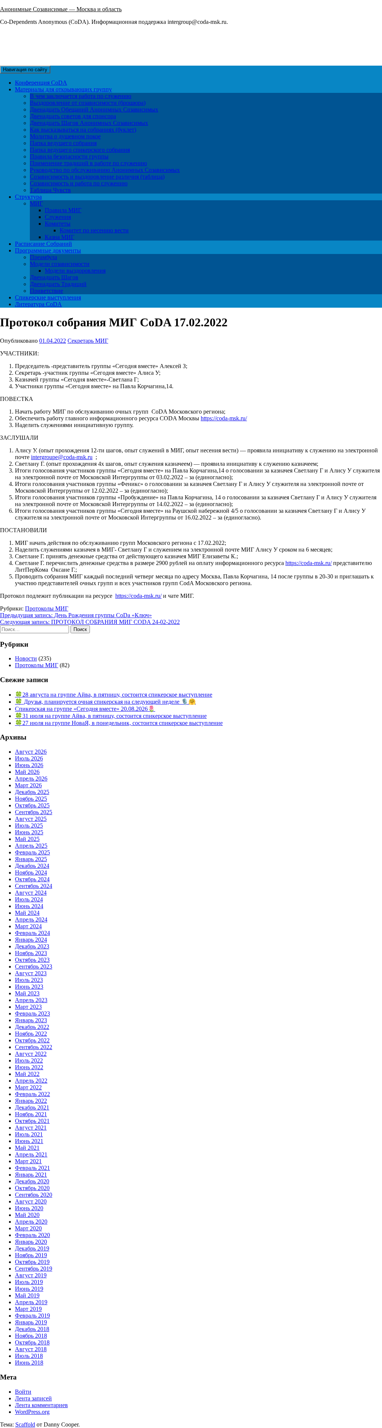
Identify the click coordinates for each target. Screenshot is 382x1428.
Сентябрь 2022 (33, 1047)
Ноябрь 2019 (31, 1255)
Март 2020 (28, 1228)
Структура (28, 197)
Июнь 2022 (29, 1067)
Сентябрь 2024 (33, 886)
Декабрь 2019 (32, 1248)
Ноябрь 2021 (31, 1114)
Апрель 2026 (31, 778)
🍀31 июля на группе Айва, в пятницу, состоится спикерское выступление (111, 716)
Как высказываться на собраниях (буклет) (83, 129)
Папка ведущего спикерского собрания (80, 150)
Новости (26, 658)
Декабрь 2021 (32, 1107)
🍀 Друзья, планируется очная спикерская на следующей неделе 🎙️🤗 (105, 702)
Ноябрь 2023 (31, 953)
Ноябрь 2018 (31, 1336)
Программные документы (48, 250)
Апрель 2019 (31, 1302)
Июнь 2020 (29, 1208)
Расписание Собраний (43, 244)
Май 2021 (27, 1148)
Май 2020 (27, 1215)
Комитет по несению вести (94, 230)
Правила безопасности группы (69, 156)
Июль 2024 (29, 899)
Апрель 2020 (31, 1221)
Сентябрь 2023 (33, 966)
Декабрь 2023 (32, 946)
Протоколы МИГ (46, 608)
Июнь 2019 (29, 1289)
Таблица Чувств (50, 190)
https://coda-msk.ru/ (224, 418)
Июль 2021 (29, 1134)
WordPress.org (32, 1412)
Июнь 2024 (29, 906)
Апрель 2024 (31, 919)
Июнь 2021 (29, 1141)
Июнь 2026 (29, 765)
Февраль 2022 (32, 1094)
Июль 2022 (29, 1060)
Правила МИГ (63, 210)
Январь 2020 (31, 1242)
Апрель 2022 (31, 1080)
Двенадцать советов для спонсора (73, 116)
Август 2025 (31, 819)
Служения (58, 217)
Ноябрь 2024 (31, 872)
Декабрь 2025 (32, 792)
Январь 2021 (31, 1174)
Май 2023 (27, 993)
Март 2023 (28, 1007)
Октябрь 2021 (32, 1121)
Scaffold (25, 1424)
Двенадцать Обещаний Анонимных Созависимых (94, 109)
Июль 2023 (29, 980)
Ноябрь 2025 (31, 798)
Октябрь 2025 (32, 805)
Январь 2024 (31, 939)
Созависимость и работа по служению (79, 183)
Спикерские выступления (48, 297)
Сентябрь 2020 (33, 1195)
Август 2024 (31, 892)
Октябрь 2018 (32, 1342)
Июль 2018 (29, 1356)
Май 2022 (27, 1074)
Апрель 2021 (31, 1154)
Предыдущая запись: (76, 615)
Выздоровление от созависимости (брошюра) (87, 103)
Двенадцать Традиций (58, 284)
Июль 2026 (29, 758)
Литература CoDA (38, 304)
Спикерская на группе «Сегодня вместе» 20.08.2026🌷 (85, 709)
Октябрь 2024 (32, 879)
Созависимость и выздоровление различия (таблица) (97, 176)
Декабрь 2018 (32, 1329)
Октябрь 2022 (32, 1040)
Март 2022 (28, 1087)
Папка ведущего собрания (63, 143)
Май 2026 (27, 772)
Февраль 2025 (32, 852)
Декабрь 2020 (32, 1181)
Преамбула (43, 257)
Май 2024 (27, 913)
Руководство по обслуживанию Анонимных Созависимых (105, 170)
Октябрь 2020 (32, 1188)
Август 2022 (31, 1054)
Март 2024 (28, 926)
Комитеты (58, 223)
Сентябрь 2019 (33, 1268)
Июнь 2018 (29, 1362)
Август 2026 (31, 751)
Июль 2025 (29, 825)
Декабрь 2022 (32, 1027)
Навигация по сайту (25, 69)
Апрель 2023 (31, 1000)
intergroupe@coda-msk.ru (62, 457)
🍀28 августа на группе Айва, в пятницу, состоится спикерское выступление (113, 694)
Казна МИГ (59, 237)
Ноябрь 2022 (31, 1033)
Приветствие (46, 291)
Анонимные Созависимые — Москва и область (61, 9)
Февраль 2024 (32, 933)
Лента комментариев (41, 1405)
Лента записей (33, 1398)
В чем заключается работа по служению (80, 96)
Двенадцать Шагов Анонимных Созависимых (89, 123)
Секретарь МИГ (88, 341)
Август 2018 (31, 1349)
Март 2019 (28, 1309)
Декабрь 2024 (32, 866)
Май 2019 (27, 1295)
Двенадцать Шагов (54, 277)
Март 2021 (28, 1161)
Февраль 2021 (32, 1168)
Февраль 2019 (32, 1315)
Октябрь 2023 (32, 960)
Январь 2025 (31, 859)
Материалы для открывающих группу (63, 89)
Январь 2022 (31, 1101)
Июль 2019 (29, 1282)
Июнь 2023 (29, 986)
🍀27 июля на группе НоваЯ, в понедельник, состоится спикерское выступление (119, 723)
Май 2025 (27, 839)
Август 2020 (31, 1201)
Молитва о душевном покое (65, 136)
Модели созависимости (60, 264)
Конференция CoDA (41, 82)
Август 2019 (31, 1275)
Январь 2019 (31, 1322)
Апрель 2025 (31, 845)
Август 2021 (31, 1127)
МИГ (36, 203)
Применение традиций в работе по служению (88, 163)
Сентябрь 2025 (33, 812)
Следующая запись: (90, 622)
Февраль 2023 (32, 1013)
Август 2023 (31, 973)
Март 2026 (28, 785)
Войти (23, 1391)
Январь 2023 (31, 1020)
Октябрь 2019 (32, 1262)
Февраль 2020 (32, 1235)
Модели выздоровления (75, 270)
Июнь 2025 (29, 832)
